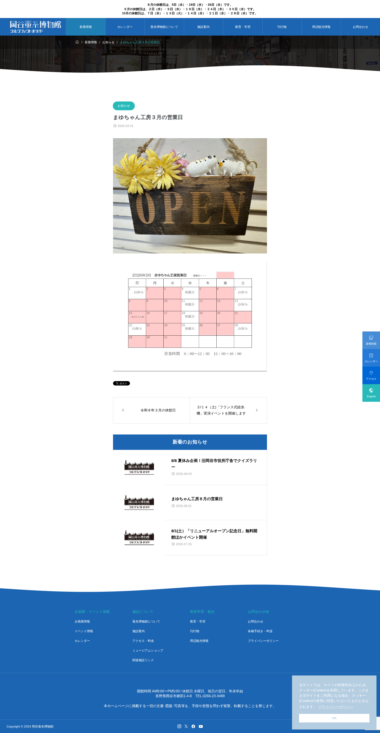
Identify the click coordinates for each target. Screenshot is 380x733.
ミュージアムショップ (147, 650)
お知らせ (124, 105)
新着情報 (86, 27)
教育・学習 (242, 27)
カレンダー (125, 27)
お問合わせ (255, 621)
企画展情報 (82, 621)
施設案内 (203, 27)
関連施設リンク (143, 660)
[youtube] (201, 726)
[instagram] (179, 726)
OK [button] (334, 718)
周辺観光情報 (321, 27)
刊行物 (282, 27)
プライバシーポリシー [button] (335, 707)
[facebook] (193, 726)
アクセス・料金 (143, 641)
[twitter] (186, 726)
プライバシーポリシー (263, 641)
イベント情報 (84, 631)
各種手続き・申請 (260, 631)
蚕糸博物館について (164, 27)
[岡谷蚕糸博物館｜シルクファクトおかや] (35, 26)
